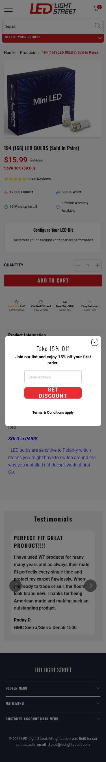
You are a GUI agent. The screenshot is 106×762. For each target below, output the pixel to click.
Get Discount (53, 393)
